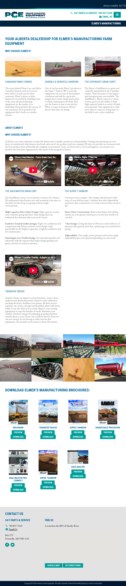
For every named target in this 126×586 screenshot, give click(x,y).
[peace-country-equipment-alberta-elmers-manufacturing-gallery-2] (16, 346)
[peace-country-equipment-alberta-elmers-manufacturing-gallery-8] (78, 370)
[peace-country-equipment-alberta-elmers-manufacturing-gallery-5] (110, 346)
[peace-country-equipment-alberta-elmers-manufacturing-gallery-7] (47, 370)
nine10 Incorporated (95, 583)
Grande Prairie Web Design (77, 583)
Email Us (107, 16)
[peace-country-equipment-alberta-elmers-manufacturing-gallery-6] (16, 370)
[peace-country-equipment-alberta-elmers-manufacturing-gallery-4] (78, 346)
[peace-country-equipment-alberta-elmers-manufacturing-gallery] (110, 370)
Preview (18, 432)
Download (18, 436)
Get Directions (73, 565)
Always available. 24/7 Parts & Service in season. (97, 5)
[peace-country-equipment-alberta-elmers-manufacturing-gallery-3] (47, 346)
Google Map (53, 565)
